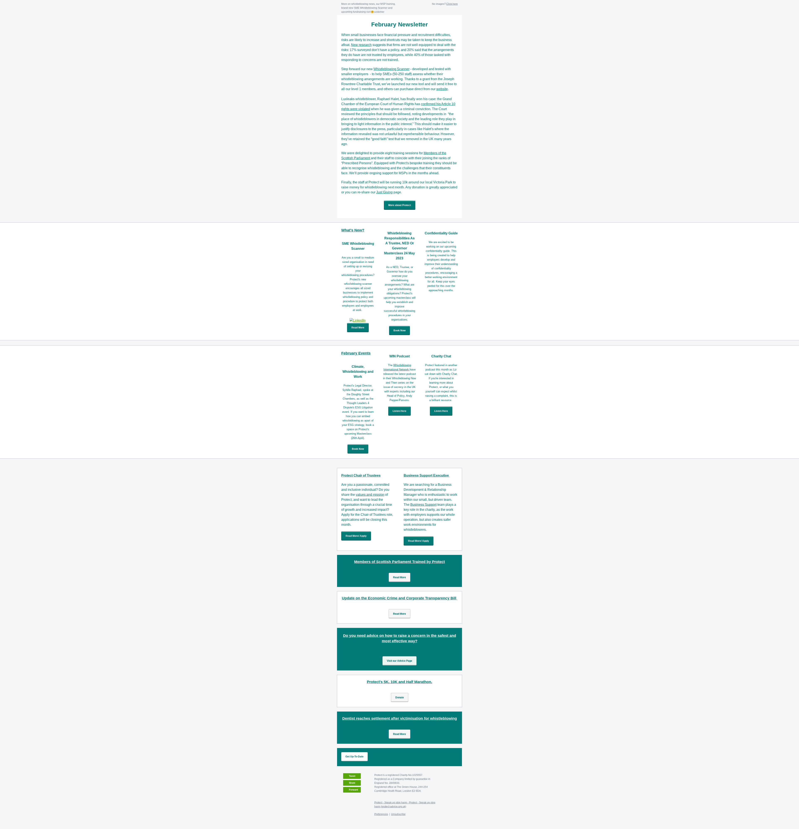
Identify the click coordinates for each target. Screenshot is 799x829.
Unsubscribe (398, 814)
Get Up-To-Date (354, 756)
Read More (357, 327)
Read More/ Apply (356, 535)
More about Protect (399, 205)
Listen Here (399, 411)
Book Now (399, 330)
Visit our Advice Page (399, 660)
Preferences (381, 814)
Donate (399, 697)
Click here (452, 3)
